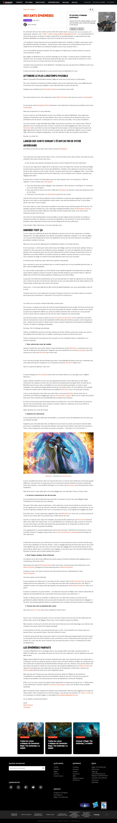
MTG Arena (29, 2)
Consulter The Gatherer (99, 778)
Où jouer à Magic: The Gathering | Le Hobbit (86, 745)
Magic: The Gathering (99, 767)
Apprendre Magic (54, 2)
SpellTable (95, 782)
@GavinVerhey (28, 705)
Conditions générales (14, 814)
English (81, 29)
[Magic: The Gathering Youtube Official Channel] (33, 787)
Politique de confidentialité (38, 814)
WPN (74, 776)
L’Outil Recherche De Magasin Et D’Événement (100, 775)
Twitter (45, 34)
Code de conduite (26, 814)
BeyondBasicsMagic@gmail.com (65, 34)
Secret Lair (95, 780)
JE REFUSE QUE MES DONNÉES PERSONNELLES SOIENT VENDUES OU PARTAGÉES (74, 815)
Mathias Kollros (66, 476)
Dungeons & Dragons (61, 793)
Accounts (111, 2)
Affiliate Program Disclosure (78, 779)
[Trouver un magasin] (43, 768)
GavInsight (26, 707)
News (25, 9)
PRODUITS (19, 2)
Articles (74, 2)
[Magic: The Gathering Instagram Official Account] (41, 787)
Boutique (66, 2)
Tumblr (50, 34)
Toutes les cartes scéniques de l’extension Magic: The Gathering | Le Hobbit (30, 745)
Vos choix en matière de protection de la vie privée (86, 814)
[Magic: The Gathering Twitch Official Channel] (26, 787)
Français (73, 29)
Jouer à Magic (40, 2)
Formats (56, 769)
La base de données (99, 2)
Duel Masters (58, 795)
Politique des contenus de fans (62, 814)
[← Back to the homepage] (8, 2)
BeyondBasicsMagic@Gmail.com (67, 695)
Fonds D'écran (58, 776)
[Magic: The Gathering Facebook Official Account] (11, 787)
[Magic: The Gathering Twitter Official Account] (18, 787)
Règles (56, 771)
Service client (50, 814)
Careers (75, 771)
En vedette (31, 9)
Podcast (56, 774)
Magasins (88, 2)
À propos (76, 767)
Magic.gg (94, 771)
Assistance (76, 774)
